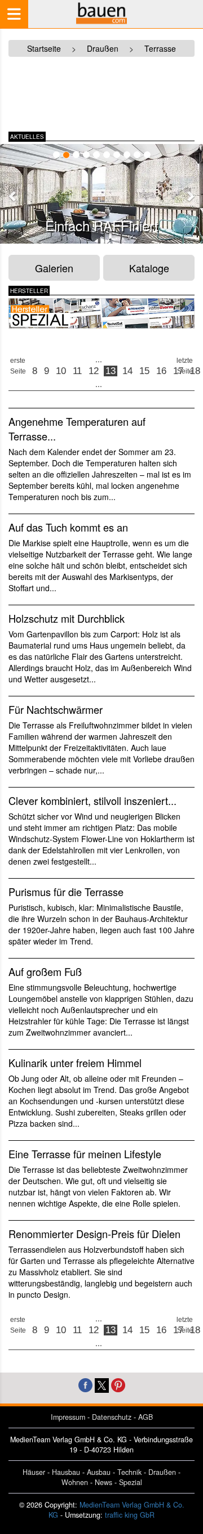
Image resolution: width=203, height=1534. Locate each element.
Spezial (130, 1482)
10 (61, 371)
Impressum (68, 1417)
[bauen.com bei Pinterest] (118, 1384)
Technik (129, 1472)
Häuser (34, 1472)
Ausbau (99, 1472)
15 (144, 371)
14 (127, 371)
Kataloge (149, 267)
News (103, 1482)
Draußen (162, 1472)
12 (94, 371)
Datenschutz (111, 1417)
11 (77, 371)
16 (161, 371)
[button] (13, 196)
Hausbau (66, 1472)
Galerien (54, 267)
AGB (145, 1417)
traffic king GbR (130, 1515)
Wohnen (74, 1482)
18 (195, 371)
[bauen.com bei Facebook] (85, 1384)
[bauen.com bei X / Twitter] (102, 1384)
